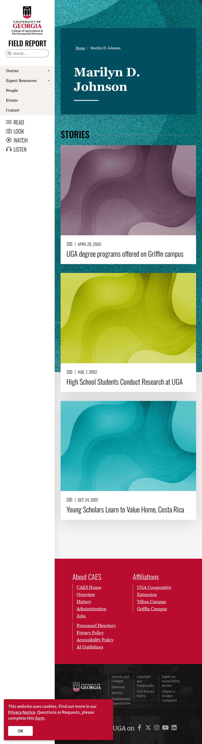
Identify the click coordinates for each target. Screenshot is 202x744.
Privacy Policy (90, 632)
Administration (91, 608)
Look (19, 131)
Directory (118, 687)
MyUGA (117, 693)
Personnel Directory (96, 625)
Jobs (81, 615)
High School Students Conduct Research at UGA (125, 381)
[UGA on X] (149, 728)
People (12, 90)
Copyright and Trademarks (145, 681)
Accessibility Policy (95, 639)
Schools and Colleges (120, 679)
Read (19, 122)
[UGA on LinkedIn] (174, 728)
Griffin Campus (152, 608)
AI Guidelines (90, 646)
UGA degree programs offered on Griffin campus (125, 253)
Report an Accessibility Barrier (171, 681)
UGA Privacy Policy (146, 694)
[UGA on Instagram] (157, 728)
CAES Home (89, 587)
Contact (12, 110)
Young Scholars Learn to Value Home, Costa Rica (125, 509)
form (40, 718)
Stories (12, 70)
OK (20, 730)
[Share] (188, 151)
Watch (21, 140)
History (84, 601)
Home (80, 48)
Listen (20, 149)
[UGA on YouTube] (166, 728)
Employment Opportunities (121, 703)
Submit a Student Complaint (169, 696)
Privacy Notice (21, 712)
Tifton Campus (151, 601)
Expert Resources (21, 80)
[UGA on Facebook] (140, 728)
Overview (86, 594)
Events (12, 100)
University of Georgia (87, 692)
